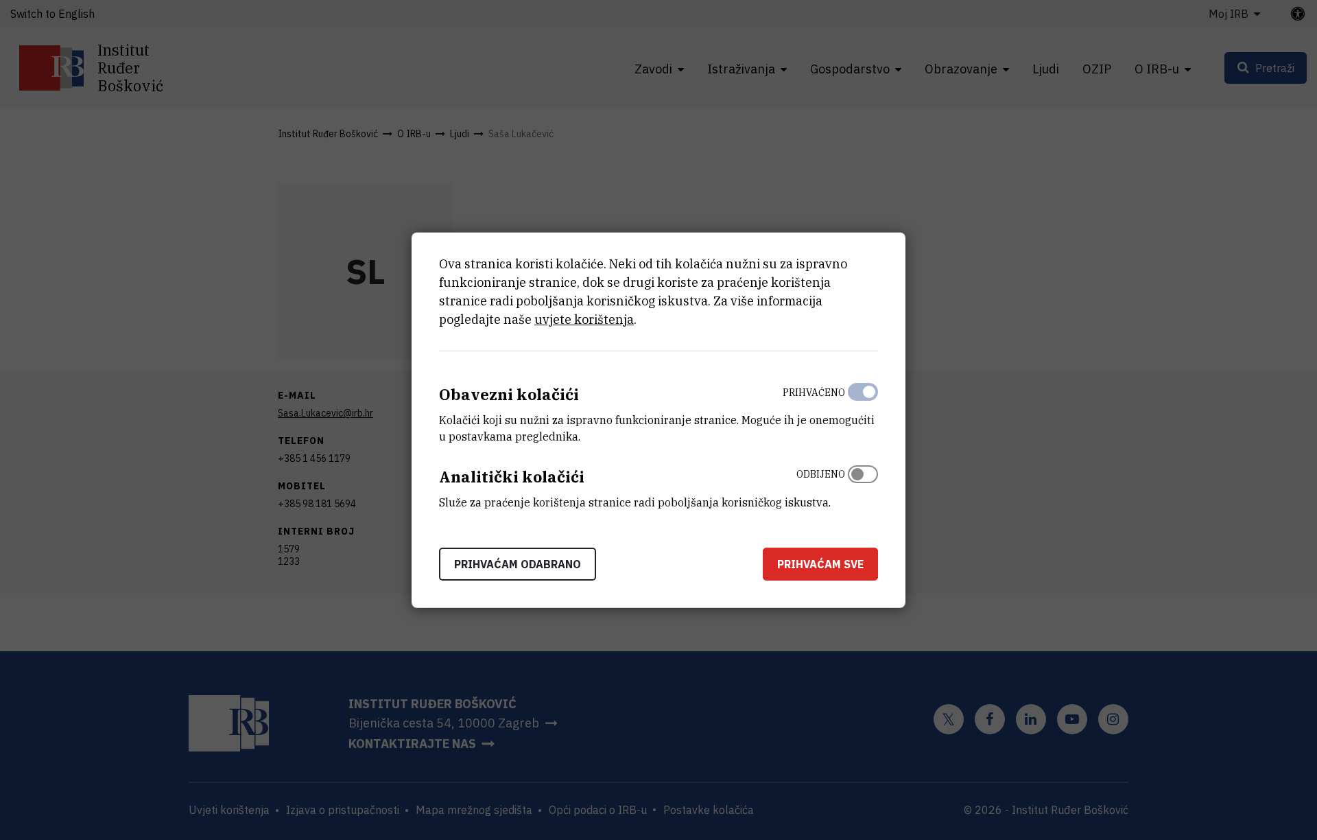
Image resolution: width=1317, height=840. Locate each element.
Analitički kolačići (511, 477)
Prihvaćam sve (820, 563)
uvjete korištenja (584, 319)
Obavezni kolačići (509, 394)
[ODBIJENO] (863, 485)
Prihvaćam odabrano (517, 563)
